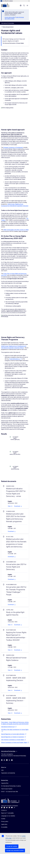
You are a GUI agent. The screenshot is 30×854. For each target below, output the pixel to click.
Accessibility (4, 827)
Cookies (3, 818)
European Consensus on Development (13, 147)
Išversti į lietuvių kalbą (10, 17)
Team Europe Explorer (6, 788)
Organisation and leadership (8, 773)
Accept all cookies (11, 846)
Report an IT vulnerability (7, 813)
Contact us (4, 810)
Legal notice (4, 824)
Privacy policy (4, 821)
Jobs (2, 770)
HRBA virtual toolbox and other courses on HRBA (16, 229)
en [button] (20, 5)
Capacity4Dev (4, 783)
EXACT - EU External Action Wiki (9, 791)
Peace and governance (8, 26)
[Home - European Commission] (5, 5)
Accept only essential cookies (15, 850)
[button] (10, 506)
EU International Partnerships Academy (11, 786)
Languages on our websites (8, 816)
